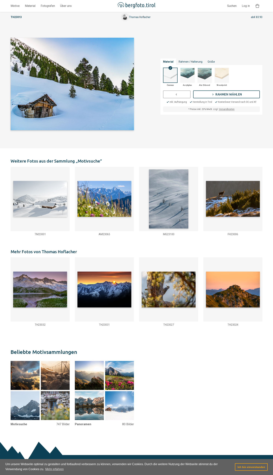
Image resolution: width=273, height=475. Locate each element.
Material (30, 6)
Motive (15, 6)
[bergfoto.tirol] (136, 6)
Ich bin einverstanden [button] (251, 467)
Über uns (66, 6)
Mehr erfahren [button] (54, 469)
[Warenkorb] (257, 6)
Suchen (232, 6)
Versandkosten (227, 109)
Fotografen (48, 6)
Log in (246, 6)
